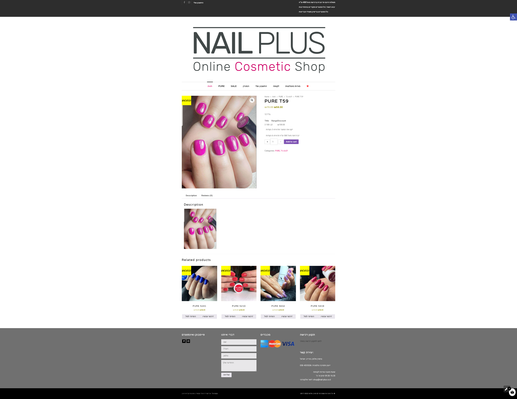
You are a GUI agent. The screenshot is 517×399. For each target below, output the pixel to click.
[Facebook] (184, 341)
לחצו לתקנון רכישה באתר (311, 341)
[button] (513, 16)
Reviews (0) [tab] (207, 195)
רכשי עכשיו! (208, 316)
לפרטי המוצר (199, 283)
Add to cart (291, 142)
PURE (277, 151)
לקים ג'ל (284, 151)
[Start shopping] (308, 86)
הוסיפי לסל (191, 316)
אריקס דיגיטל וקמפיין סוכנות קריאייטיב (196, 393)
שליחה (226, 375)
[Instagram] (188, 341)
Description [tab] (191, 195)
